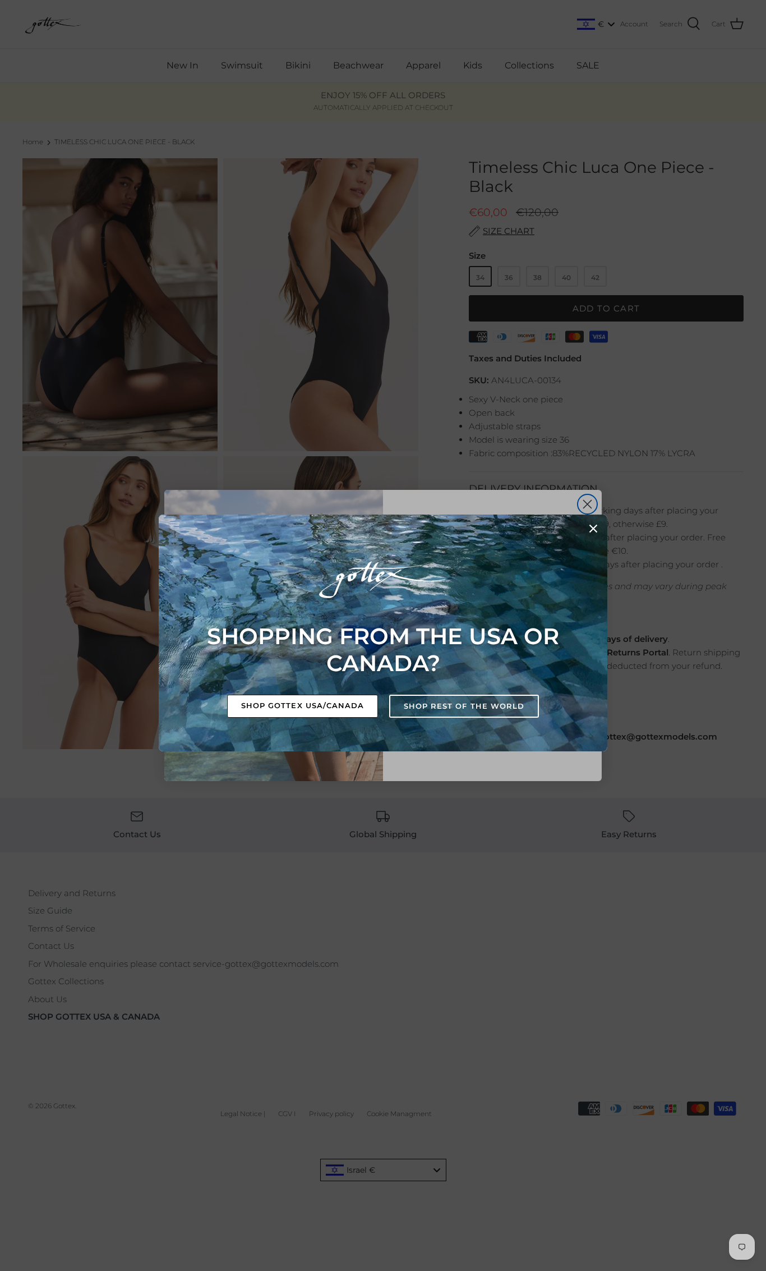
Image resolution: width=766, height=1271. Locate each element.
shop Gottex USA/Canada (302, 705)
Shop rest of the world (464, 705)
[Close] (593, 528)
